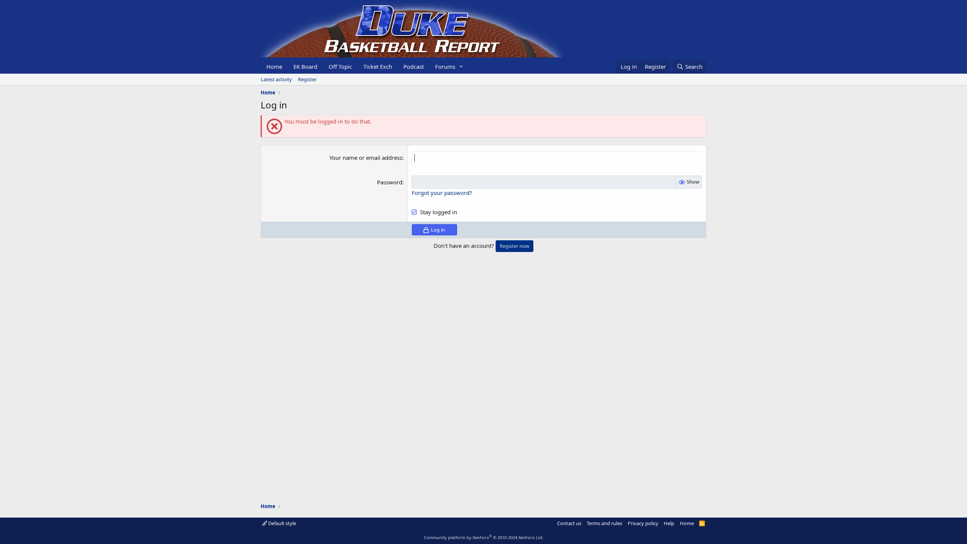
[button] (461, 67)
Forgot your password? (442, 192)
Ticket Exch (377, 66)
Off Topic (340, 66)
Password (389, 182)
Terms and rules (604, 523)
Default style (281, 523)
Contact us (569, 523)
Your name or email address (365, 157)
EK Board (305, 66)
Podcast (413, 66)
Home (274, 66)
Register (307, 79)
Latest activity (276, 79)
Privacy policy (643, 523)
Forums (445, 66)
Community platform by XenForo (484, 537)
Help (669, 523)
